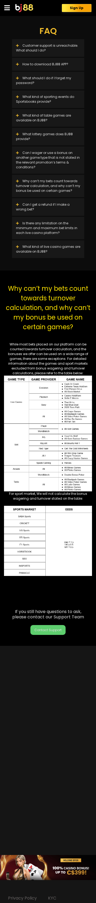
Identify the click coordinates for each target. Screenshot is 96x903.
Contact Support (48, 630)
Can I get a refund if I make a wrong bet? (43, 207)
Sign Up (76, 8)
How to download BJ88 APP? (45, 64)
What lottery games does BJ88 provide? (44, 136)
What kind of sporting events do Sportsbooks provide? (45, 99)
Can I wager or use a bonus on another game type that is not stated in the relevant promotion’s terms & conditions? (48, 159)
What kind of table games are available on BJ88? (43, 117)
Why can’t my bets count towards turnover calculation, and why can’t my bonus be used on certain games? (48, 186)
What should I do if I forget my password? (43, 80)
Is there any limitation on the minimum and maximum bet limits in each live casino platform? (46, 228)
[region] (48, 867)
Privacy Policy (22, 898)
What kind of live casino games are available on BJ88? (48, 249)
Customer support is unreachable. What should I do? (47, 48)
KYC (52, 898)
